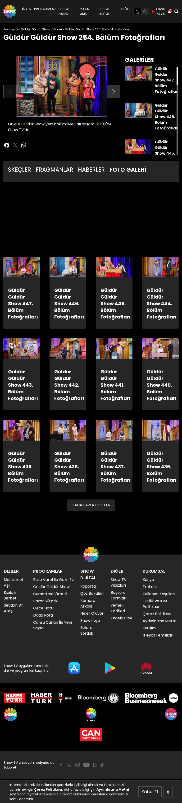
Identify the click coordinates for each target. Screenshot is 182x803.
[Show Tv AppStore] (74, 668)
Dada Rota (43, 615)
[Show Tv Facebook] (61, 765)
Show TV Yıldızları (119, 582)
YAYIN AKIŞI (84, 11)
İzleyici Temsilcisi (158, 635)
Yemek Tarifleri (118, 608)
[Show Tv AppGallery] (146, 668)
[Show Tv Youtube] (86, 765)
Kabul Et (150, 792)
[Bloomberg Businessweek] (151, 698)
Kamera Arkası (87, 603)
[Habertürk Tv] (41, 698)
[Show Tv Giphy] (94, 765)
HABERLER (91, 170)
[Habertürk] (14, 698)
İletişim (149, 628)
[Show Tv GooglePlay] (110, 668)
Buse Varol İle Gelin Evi (53, 579)
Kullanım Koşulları (159, 594)
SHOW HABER (64, 11)
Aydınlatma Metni (112, 789)
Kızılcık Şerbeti (10, 595)
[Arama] (176, 11)
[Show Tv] (9, 11)
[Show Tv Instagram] (77, 765)
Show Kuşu (90, 620)
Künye (148, 579)
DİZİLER (26, 9)
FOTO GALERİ (127, 170)
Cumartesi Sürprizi (50, 594)
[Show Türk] (91, 714)
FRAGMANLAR (54, 170)
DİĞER (126, 9)
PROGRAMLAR (45, 9)
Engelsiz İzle (121, 618)
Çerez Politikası (48, 789)
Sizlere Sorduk (86, 630)
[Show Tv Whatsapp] (23, 145)
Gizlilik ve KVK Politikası (155, 603)
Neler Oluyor (92, 613)
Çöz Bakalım (92, 593)
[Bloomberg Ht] (98, 698)
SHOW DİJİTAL (104, 11)
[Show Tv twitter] (15, 145)
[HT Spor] (65, 698)
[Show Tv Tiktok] (102, 765)
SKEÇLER (19, 170)
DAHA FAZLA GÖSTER (91, 505)
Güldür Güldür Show (51, 586)
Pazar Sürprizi (45, 601)
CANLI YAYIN (160, 11)
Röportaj (88, 586)
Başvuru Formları (119, 595)
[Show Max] (171, 714)
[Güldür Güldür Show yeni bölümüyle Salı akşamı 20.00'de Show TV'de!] (61, 86)
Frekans (150, 586)
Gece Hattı (43, 608)
